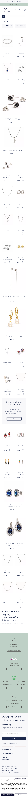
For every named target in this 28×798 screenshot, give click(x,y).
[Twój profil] (20, 10)
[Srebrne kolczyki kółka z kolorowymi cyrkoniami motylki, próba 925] (20, 351)
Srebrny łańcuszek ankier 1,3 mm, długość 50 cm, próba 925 (7, 204)
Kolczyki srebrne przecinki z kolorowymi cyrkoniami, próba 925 (21, 473)
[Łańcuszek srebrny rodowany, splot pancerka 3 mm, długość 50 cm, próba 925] (20, 219)
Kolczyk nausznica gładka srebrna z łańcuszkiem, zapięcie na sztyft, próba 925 (20, 53)
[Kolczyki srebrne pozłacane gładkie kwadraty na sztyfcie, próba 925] (20, 246)
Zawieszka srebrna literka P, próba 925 (14, 150)
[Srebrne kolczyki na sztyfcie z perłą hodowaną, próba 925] (7, 378)
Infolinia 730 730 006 (14, 4)
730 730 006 (5, 762)
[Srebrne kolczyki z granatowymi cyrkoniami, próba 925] (14, 526)
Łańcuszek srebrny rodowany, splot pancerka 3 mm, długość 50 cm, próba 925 (21, 231)
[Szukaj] (6, 16)
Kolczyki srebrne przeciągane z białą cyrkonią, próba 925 (20, 177)
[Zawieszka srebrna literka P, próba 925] (14, 137)
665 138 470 (16, 773)
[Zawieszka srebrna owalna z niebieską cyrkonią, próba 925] (7, 68)
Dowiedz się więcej (14, 669)
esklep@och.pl (5, 760)
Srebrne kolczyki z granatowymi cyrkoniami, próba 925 (14, 544)
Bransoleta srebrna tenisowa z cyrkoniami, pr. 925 (7, 53)
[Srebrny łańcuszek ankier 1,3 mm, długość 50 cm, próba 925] (7, 192)
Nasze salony (14, 647)
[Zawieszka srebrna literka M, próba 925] (7, 219)
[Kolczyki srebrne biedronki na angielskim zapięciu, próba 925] (7, 434)
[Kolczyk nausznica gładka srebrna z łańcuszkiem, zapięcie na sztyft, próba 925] (20, 41)
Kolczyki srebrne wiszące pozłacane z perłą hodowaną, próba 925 (14, 336)
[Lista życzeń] (15, 10)
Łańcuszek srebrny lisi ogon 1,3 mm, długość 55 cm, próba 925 (7, 599)
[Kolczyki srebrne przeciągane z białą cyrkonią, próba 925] (20, 165)
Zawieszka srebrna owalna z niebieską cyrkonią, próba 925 (7, 80)
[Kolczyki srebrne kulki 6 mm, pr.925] (7, 246)
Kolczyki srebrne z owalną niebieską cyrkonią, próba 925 (14, 506)
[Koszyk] (25, 10)
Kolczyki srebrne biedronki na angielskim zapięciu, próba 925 (7, 446)
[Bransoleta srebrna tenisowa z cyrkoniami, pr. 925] (7, 41)
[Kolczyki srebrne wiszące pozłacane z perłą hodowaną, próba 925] (14, 318)
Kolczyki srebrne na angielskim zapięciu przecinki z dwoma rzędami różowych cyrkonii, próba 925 (21, 446)
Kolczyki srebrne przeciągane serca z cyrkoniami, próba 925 (14, 297)
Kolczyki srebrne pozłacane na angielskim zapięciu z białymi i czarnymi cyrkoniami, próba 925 (7, 473)
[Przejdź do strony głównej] (7, 10)
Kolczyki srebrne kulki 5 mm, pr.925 (20, 80)
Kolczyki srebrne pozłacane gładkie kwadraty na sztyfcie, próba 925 (20, 258)
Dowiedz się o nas (14, 650)
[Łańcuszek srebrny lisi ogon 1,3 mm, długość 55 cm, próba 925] (7, 587)
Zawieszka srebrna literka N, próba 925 (21, 572)
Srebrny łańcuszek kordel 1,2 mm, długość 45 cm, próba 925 (7, 572)
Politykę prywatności (15, 744)
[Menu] (3, 16)
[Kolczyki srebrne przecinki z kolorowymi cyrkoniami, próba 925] (20, 461)
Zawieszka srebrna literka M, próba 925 (7, 231)
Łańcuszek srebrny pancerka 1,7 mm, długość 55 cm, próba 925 (21, 390)
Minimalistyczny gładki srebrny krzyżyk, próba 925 (7, 363)
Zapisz (14, 739)
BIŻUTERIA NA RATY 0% (14, 1)
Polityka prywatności (21, 779)
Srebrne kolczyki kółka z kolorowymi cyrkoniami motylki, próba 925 (21, 363)
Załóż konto (14, 419)
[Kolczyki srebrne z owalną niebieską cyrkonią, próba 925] (14, 491)
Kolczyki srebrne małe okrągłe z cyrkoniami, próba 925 (14, 119)
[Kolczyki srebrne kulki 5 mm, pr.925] (20, 68)
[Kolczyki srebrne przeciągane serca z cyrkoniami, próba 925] (14, 279)
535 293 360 (13, 768)
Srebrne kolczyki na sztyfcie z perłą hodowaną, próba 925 (7, 390)
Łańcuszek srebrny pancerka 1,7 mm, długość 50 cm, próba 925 (21, 599)
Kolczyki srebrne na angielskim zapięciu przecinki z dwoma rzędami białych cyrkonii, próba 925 (21, 204)
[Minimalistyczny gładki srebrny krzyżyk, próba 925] (7, 351)
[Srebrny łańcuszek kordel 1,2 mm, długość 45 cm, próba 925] (7, 560)
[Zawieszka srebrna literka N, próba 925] (20, 560)
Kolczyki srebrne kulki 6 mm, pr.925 (7, 258)
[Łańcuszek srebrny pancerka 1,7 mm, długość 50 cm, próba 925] (20, 587)
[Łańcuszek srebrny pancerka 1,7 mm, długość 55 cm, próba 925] (20, 378)
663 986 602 (11, 771)
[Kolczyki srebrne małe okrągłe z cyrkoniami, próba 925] (14, 101)
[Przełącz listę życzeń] (9, 56)
